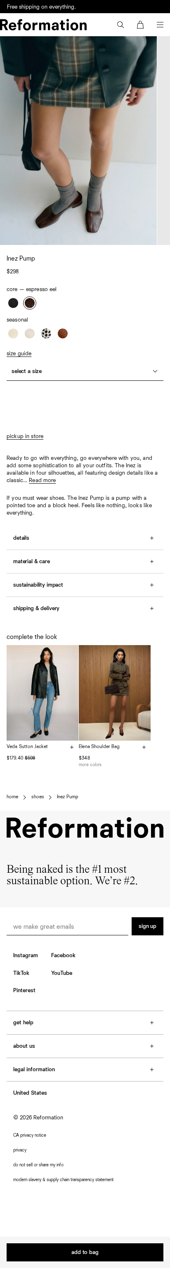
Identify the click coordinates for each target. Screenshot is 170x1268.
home (12, 797)
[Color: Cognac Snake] (62, 333)
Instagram (25, 955)
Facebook (63, 955)
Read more (42, 480)
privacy (19, 1150)
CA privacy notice (29, 1135)
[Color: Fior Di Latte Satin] (29, 333)
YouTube (61, 973)
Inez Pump (67, 797)
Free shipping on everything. (41, 7)
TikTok (21, 973)
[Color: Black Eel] (13, 303)
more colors (90, 764)
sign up (147, 926)
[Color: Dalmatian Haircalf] (46, 333)
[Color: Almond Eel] (13, 333)
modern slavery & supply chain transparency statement (63, 1179)
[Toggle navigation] (160, 25)
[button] (120, 25)
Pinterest (24, 990)
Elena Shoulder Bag (99, 746)
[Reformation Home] (43, 24)
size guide (19, 354)
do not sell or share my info (38, 1165)
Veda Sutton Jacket (27, 746)
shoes (37, 797)
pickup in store (25, 436)
